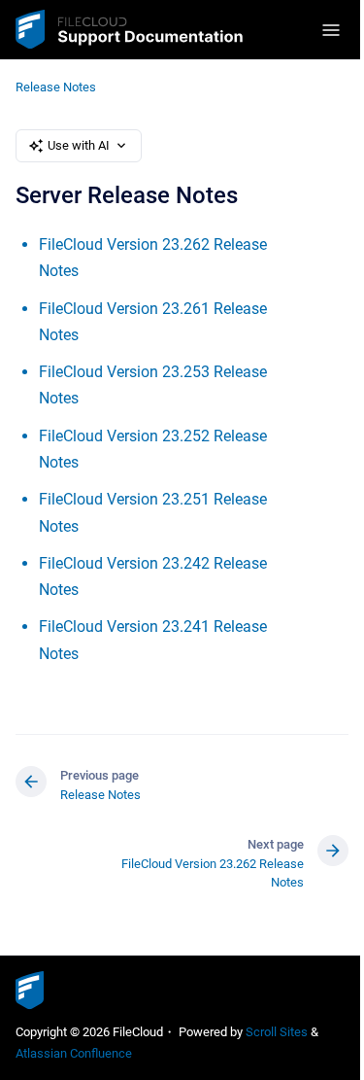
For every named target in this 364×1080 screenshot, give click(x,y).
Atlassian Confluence (74, 1053)
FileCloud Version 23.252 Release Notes (153, 449)
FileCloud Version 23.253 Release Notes (153, 385)
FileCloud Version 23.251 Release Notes (153, 512)
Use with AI (79, 145)
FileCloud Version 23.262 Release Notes (153, 257)
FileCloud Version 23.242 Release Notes (153, 576)
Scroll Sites (277, 1032)
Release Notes (56, 87)
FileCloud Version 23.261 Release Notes (153, 321)
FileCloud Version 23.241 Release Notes (153, 639)
